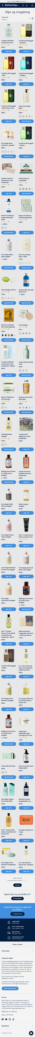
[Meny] (2, 5)
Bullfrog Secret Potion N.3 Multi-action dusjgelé (26, 600)
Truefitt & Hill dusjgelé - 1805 (8, 74)
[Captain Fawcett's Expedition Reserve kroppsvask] (26, 461)
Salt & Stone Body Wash (24, 107)
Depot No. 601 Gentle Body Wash (25, 398)
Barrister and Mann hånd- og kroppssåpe (8, 326)
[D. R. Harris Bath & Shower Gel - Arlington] (26, 852)
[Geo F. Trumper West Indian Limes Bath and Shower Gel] (8, 819)
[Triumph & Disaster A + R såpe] (26, 819)
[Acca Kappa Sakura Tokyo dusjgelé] (8, 524)
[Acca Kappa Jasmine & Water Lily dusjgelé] (26, 557)
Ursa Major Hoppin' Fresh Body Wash (7, 800)
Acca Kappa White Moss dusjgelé (7, 255)
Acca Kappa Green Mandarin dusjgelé (7, 699)
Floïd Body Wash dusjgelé (6, 435)
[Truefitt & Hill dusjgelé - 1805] (8, 63)
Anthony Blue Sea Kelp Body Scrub (26, 291)
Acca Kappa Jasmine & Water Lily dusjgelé (26, 569)
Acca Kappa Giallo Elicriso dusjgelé (7, 505)
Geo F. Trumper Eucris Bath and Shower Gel (26, 536)
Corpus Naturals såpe (8, 766)
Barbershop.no (8, 1033)
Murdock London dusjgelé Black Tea (25, 800)
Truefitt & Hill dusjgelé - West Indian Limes (8, 107)
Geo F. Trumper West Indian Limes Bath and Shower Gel (8, 832)
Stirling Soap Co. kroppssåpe (24, 179)
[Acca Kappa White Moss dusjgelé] (8, 244)
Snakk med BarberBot (10, 988)
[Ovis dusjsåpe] (26, 314)
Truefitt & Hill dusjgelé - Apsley (8, 667)
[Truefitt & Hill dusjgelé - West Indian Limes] (8, 96)
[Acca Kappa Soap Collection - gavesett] (8, 133)
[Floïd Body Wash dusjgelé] (8, 424)
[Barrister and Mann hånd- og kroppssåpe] (8, 314)
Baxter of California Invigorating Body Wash (7, 217)
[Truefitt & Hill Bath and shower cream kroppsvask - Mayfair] (8, 352)
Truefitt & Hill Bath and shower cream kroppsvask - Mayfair (8, 364)
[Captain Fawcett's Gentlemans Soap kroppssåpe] (8, 168)
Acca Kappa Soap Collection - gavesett (7, 144)
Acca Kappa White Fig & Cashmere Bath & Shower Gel (26, 700)
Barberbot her (13, 961)
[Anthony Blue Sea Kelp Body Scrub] (26, 279)
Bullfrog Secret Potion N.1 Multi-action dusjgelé (8, 473)
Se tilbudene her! (17, 914)
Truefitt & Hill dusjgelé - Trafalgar (26, 74)
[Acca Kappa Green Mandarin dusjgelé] (8, 688)
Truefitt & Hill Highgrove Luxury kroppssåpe (24, 436)
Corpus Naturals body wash (26, 363)
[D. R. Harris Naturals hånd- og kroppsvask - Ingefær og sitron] (26, 655)
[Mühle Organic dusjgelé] (26, 494)
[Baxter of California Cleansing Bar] (8, 387)
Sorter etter (5, 17)
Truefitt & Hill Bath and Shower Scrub (7, 42)
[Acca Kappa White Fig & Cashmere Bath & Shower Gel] (26, 688)
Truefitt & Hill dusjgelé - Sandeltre (26, 42)
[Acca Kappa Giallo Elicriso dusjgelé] (8, 494)
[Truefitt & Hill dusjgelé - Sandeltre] (26, 30)
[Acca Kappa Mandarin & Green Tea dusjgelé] (8, 557)
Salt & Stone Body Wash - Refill (24, 256)
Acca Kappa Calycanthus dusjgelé (8, 599)
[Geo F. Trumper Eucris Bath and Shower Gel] (26, 524)
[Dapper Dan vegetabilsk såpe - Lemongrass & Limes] (26, 721)
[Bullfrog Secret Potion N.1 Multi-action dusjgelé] (8, 461)
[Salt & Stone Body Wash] (26, 96)
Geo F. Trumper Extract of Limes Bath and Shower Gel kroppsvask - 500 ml (8, 634)
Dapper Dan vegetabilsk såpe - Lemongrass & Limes (25, 733)
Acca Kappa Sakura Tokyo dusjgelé (7, 536)
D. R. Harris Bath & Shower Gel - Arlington (26, 864)
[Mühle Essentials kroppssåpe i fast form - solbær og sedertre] (26, 621)
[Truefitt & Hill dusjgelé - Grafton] (26, 133)
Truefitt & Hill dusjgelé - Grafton (26, 144)
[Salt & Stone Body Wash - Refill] (26, 244)
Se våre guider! (17, 898)
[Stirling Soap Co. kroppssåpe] (26, 168)
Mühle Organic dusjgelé (23, 505)
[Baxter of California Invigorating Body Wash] (8, 205)
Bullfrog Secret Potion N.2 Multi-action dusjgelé (8, 733)
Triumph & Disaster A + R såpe (26, 831)
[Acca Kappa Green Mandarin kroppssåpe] (8, 852)
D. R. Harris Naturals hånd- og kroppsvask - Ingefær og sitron (26, 668)
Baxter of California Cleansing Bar (7, 398)
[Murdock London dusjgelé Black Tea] (26, 789)
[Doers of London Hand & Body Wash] (26, 756)
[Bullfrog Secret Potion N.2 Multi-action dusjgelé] (8, 721)
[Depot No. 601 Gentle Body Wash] (26, 387)
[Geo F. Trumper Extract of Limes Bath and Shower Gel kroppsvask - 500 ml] (8, 621)
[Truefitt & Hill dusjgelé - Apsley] (8, 655)
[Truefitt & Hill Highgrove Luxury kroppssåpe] (26, 424)
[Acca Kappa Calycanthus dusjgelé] (8, 588)
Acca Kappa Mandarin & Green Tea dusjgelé (8, 569)
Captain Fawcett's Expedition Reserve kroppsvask (25, 473)
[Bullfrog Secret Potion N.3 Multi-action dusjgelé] (26, 588)
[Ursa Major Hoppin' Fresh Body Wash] (8, 789)
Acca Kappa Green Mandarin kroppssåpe (8, 863)
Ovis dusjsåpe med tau (8, 290)
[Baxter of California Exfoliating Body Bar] (26, 205)
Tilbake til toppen (17, 944)
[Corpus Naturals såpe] (8, 756)
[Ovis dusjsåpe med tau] (8, 279)
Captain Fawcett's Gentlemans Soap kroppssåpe (7, 180)
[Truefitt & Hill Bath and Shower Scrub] (8, 30)
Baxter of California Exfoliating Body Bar (25, 216)
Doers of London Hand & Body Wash (26, 767)
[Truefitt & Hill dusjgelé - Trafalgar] (26, 63)
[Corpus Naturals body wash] (26, 352)
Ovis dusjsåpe (23, 325)
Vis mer (17, 885)
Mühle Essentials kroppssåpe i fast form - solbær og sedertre (26, 633)
